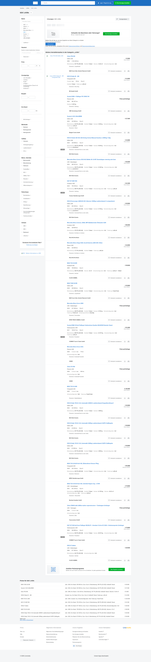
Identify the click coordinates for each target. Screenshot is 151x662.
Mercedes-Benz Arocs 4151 (75, 346)
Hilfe (21, 634)
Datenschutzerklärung (51, 634)
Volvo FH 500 (71, 366)
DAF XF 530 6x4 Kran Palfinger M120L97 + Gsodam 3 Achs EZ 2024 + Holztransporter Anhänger (95, 525)
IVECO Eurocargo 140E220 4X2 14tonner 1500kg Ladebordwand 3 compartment (91, 201)
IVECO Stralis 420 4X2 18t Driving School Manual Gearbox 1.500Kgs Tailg (89, 137)
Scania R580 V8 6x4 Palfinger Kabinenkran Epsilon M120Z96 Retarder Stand (89, 325)
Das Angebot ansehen (117, 569)
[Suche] (42, 3)
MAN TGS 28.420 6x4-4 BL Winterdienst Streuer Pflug (83, 463)
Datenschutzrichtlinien (74, 46)
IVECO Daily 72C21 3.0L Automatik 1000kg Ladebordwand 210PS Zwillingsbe (90, 423)
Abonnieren (50, 44)
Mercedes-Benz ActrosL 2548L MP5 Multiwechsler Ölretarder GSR (86, 222)
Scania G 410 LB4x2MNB (74, 116)
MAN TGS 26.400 (72, 263)
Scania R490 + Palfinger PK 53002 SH (78, 96)
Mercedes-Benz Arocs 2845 (75, 303)
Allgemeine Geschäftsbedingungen (55, 631)
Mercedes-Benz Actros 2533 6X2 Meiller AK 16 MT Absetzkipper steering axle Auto (91, 159)
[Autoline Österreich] (25, 3)
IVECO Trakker (71, 545)
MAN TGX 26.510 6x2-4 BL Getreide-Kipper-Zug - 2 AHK (83, 483)
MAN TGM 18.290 (72, 283)
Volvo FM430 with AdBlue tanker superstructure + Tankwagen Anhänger (88, 505)
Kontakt (22, 636)
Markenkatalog (50, 642)
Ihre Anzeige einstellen (111, 33)
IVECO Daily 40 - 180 (73, 76)
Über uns (22, 631)
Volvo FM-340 (71, 56)
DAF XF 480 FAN (72, 181)
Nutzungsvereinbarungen (88, 46)
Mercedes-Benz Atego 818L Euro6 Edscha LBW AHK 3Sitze (84, 243)
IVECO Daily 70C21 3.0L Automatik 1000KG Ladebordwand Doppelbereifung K (90, 403)
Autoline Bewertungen (51, 639)
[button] (124, 71)
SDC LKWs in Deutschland (26, 620)
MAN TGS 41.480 (72, 386)
